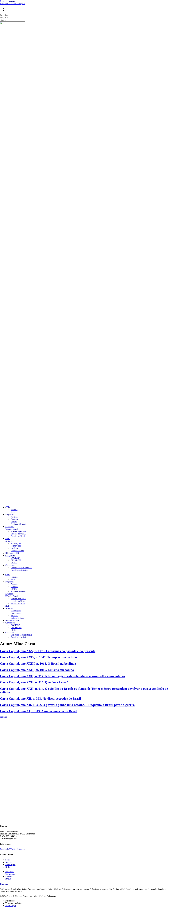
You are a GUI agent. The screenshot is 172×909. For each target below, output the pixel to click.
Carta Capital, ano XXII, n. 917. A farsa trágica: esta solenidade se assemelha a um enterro (62, 676)
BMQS (14, 522)
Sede (13, 512)
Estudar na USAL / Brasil (11, 527)
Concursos (9, 565)
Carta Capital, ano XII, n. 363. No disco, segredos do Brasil (40, 698)
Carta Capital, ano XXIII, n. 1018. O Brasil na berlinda (38, 663)
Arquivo (8, 541)
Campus (14, 519)
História (14, 509)
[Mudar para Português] (6, 8)
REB (7, 538)
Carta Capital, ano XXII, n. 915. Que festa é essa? (34, 682)
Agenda (14, 517)
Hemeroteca (16, 546)
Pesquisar (4, 15)
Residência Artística (19, 570)
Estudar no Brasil (18, 536)
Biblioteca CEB (12, 553)
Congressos (10, 555)
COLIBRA (15, 558)
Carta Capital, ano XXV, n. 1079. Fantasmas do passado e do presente (47, 651)
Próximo (5, 717)
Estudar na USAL (18, 534)
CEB (7, 507)
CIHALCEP (16, 560)
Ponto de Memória (18, 524)
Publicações (16, 543)
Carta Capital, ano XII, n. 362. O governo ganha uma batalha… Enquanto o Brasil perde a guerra (67, 705)
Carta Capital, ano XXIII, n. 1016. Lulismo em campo (37, 670)
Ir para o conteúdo (7, 1)
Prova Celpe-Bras (18, 531)
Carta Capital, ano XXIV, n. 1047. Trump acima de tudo (38, 657)
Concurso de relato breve (21, 567)
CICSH (14, 563)
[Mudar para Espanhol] (6, 10)
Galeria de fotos (17, 550)
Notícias (14, 548)
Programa (9, 514)
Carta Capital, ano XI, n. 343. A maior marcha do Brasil (38, 711)
